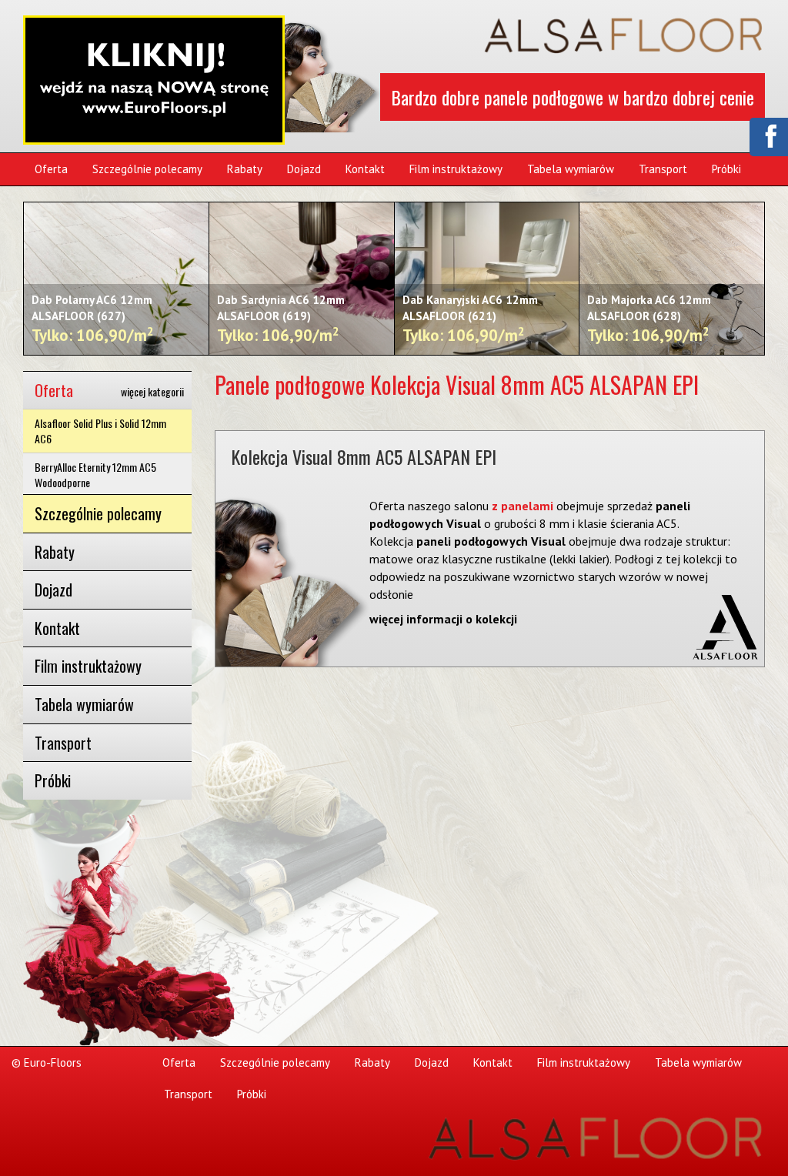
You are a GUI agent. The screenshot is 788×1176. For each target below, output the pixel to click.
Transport (663, 169)
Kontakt (365, 169)
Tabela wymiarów (570, 169)
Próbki (726, 169)
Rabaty (244, 169)
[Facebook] (768, 135)
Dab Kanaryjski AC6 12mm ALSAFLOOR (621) (470, 319)
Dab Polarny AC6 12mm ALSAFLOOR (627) (93, 319)
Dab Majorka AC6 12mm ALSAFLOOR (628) (649, 319)
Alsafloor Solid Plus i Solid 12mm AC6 (100, 430)
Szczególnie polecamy (147, 169)
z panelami (521, 505)
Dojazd (304, 169)
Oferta (51, 169)
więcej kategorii (152, 391)
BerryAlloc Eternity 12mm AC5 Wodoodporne (95, 474)
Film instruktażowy (456, 169)
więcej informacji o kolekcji (443, 618)
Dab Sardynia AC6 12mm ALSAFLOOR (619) (281, 319)
